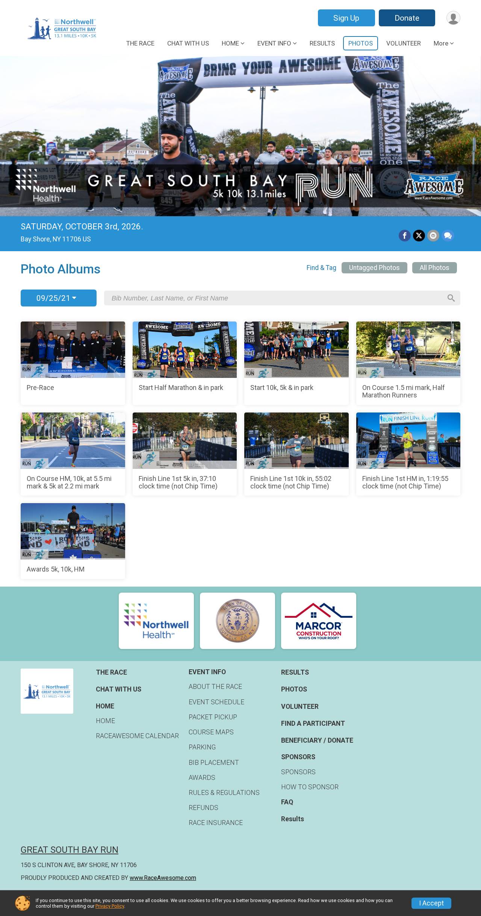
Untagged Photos (374, 267)
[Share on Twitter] (419, 236)
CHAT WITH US (188, 43)
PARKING (202, 747)
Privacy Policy (109, 906)
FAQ (287, 802)
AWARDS (202, 777)
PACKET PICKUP (213, 717)
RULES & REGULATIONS (224, 792)
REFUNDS (203, 807)
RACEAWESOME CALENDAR (137, 736)
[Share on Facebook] (405, 236)
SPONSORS (298, 772)
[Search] (451, 298)
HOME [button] (230, 43)
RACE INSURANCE (216, 823)
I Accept (431, 903)
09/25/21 (54, 298)
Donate (407, 18)
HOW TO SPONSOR (310, 787)
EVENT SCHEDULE (216, 702)
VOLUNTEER (403, 43)
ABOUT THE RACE (215, 686)
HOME (105, 721)
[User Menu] (453, 18)
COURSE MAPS (211, 732)
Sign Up (346, 18)
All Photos (434, 267)
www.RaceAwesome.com (163, 877)
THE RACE (140, 43)
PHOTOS (360, 43)
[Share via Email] (433, 236)
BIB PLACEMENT (214, 762)
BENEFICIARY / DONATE (317, 740)
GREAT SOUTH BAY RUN (69, 850)
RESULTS (322, 43)
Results (292, 819)
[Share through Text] (448, 236)
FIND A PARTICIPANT (313, 723)
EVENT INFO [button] (274, 43)
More (441, 43)
